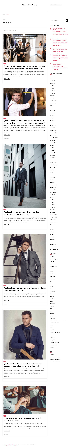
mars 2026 (52, 93)
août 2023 (52, 167)
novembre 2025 (53, 103)
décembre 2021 (53, 214)
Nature (39, 11)
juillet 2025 (52, 113)
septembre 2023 (54, 165)
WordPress (15, 445)
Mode (5, 63)
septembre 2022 (54, 192)
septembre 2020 (54, 249)
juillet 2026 (52, 83)
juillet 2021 (52, 227)
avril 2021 (52, 234)
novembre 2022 (53, 187)
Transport (52, 340)
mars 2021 (52, 237)
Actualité (8, 11)
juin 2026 (52, 85)
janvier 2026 (53, 98)
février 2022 (53, 209)
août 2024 (52, 140)
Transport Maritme (54, 342)
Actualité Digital (53, 259)
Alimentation (17, 11)
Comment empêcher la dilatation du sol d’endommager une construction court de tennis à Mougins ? (60, 66)
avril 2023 (52, 175)
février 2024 (53, 155)
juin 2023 (52, 170)
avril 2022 (52, 204)
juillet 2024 (52, 142)
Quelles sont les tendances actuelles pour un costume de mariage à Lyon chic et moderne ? (24, 122)
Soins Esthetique (54, 335)
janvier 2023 (53, 182)
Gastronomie (53, 293)
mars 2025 (52, 123)
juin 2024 (52, 145)
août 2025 (52, 110)
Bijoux (51, 271)
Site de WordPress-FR (55, 362)
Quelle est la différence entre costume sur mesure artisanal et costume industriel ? (22, 365)
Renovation (52, 318)
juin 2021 (52, 229)
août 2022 (52, 195)
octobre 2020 (53, 247)
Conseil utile (53, 274)
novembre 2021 (53, 217)
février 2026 (53, 95)
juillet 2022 (52, 197)
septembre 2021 (54, 222)
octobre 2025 (53, 105)
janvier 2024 (53, 157)
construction (53, 279)
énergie (51, 288)
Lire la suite (7, 78)
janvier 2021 (53, 239)
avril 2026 (52, 90)
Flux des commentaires (55, 359)
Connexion (52, 354)
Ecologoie (32, 11)
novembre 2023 (53, 162)
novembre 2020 (53, 244)
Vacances (52, 347)
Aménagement (53, 266)
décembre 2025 (53, 100)
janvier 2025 (53, 128)
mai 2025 (52, 118)
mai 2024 (52, 147)
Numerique (46, 11)
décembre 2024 (53, 130)
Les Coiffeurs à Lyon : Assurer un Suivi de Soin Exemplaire (22, 419)
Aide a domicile (53, 261)
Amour (51, 269)
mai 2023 (52, 172)
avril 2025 (52, 120)
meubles (52, 306)
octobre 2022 (53, 190)
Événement (52, 291)
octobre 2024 (53, 135)
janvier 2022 (53, 212)
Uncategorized (53, 345)
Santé (51, 327)
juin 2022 (52, 199)
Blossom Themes (6, 445)
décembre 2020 (53, 242)
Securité (52, 330)
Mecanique (52, 303)
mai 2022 (52, 202)
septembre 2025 (54, 108)
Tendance (63, 11)
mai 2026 (52, 88)
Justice (51, 301)
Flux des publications (55, 357)
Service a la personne (55, 332)
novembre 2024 (53, 133)
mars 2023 (52, 177)
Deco (24, 11)
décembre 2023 (53, 160)
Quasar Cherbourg (29, 5)
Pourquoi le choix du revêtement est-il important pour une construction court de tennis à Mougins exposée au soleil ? (60, 57)
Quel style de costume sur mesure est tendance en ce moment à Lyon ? (24, 289)
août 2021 (52, 224)
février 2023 (53, 180)
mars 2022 (52, 207)
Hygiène (52, 296)
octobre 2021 (53, 219)
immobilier (52, 298)
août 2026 (52, 80)
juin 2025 (52, 115)
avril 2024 (52, 150)
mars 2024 (52, 152)
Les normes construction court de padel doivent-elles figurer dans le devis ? (60, 49)
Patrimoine (55, 11)
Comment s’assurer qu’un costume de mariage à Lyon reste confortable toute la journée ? (24, 67)
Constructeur (53, 276)
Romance (52, 325)
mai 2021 (52, 232)
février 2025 (53, 125)
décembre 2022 (53, 185)
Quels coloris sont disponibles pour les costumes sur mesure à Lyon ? (21, 213)
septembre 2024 (54, 137)
